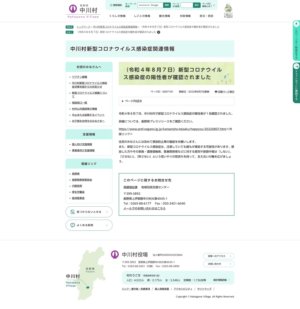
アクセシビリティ (183, 289)
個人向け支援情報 (82, 144)
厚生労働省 (78, 192)
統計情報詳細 (220, 280)
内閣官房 (77, 186)
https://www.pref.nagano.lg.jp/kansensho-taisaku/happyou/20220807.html (172, 129)
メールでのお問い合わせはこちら (144, 208)
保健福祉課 (130, 187)
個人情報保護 (162, 289)
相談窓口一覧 (79, 102)
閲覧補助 (117, 5)
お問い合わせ (214, 264)
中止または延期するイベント (88, 115)
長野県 (76, 173)
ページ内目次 (133, 101)
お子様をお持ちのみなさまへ (88, 121)
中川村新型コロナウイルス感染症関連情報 (115, 27)
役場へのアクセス (216, 256)
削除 (158, 32)
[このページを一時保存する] (296, 40)
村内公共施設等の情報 (84, 109)
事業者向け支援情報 (83, 150)
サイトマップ (204, 289)
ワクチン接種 (79, 77)
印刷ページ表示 (226, 92)
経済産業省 (78, 198)
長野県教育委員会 (82, 180)
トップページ (83, 27)
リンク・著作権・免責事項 (136, 289)
